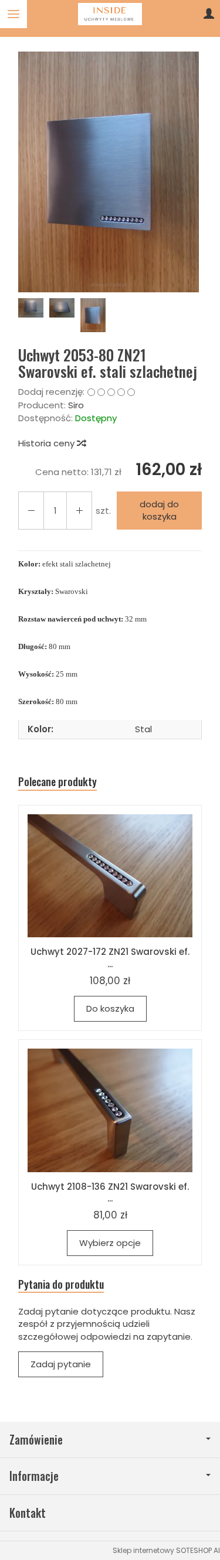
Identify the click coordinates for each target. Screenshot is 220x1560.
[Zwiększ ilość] (31, 510)
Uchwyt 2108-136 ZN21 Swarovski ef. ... (110, 1192)
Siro (76, 405)
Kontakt (27, 1512)
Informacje (34, 1475)
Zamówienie (36, 1439)
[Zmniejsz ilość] (79, 510)
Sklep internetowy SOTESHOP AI (166, 1550)
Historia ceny (47, 443)
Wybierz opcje (110, 1243)
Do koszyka (110, 1008)
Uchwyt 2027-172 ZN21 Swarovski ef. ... (110, 957)
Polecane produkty (57, 781)
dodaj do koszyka (159, 510)
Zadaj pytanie (61, 1364)
